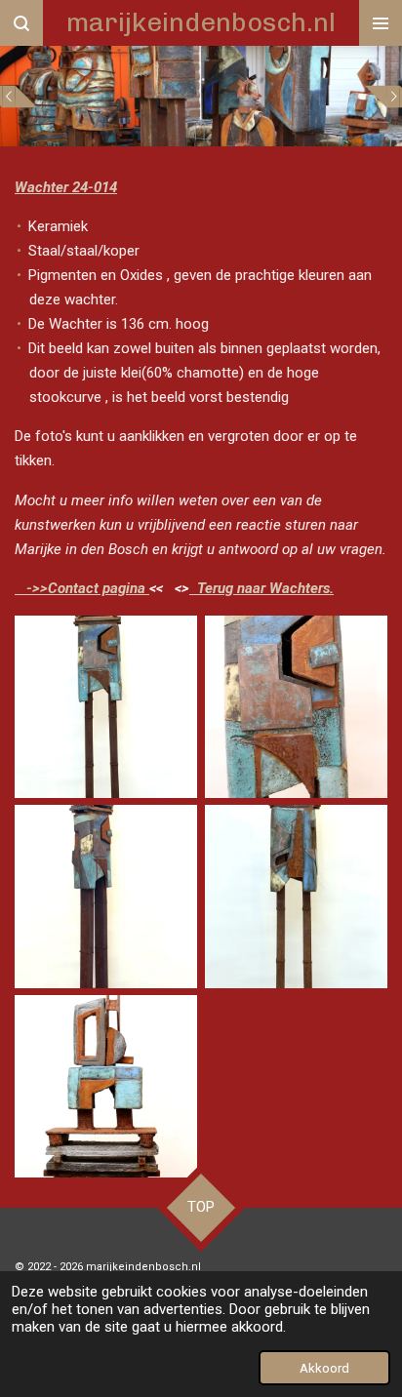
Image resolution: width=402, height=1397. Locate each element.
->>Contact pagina (82, 588)
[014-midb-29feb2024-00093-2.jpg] (296, 707)
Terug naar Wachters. (261, 588)
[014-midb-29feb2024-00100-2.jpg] (106, 1086)
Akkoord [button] (324, 1368)
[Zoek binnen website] (21, 23)
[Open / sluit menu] (380, 23)
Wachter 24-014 (66, 187)
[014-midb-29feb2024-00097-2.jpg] (296, 897)
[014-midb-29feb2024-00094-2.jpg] (106, 897)
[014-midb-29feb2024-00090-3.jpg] (106, 707)
